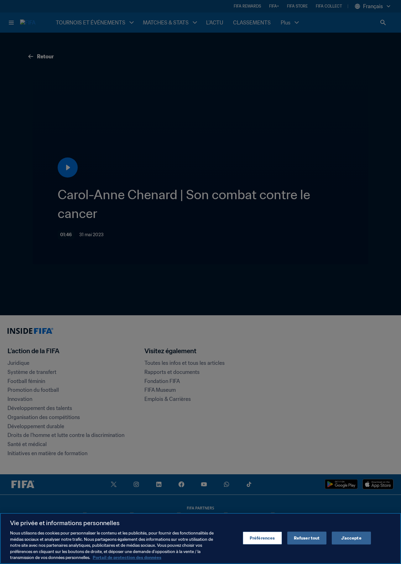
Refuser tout (307, 537)
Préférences (262, 537)
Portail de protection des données (127, 557)
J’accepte (351, 537)
